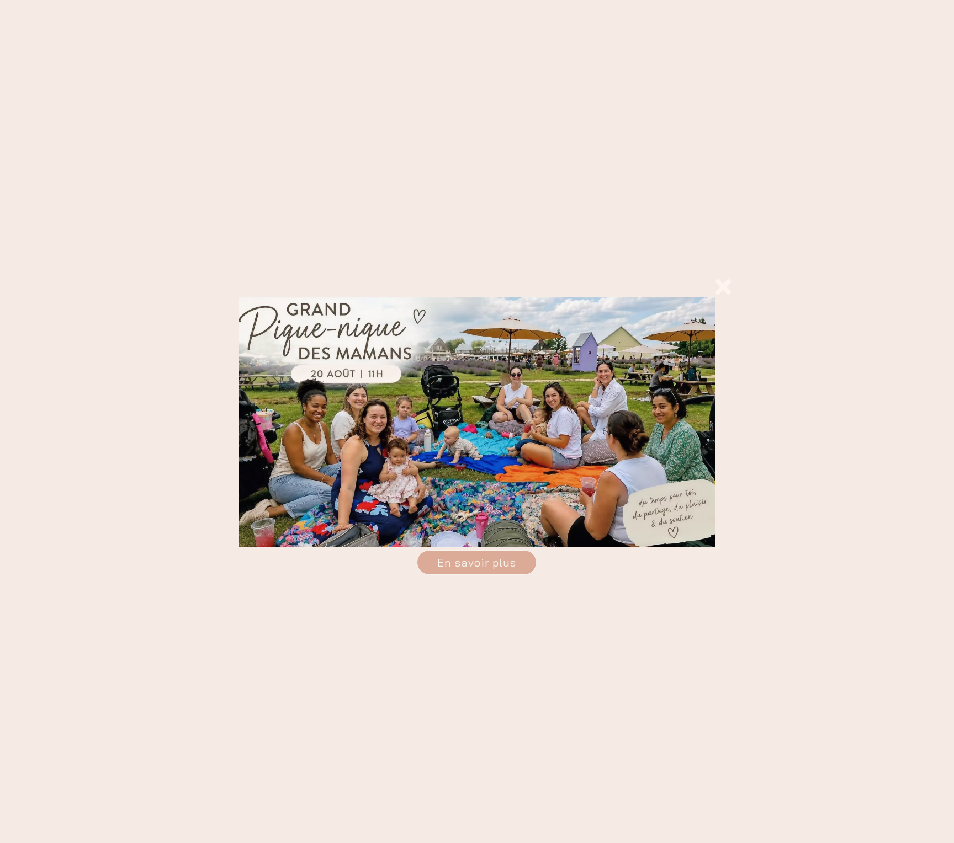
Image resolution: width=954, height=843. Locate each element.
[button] (723, 287)
